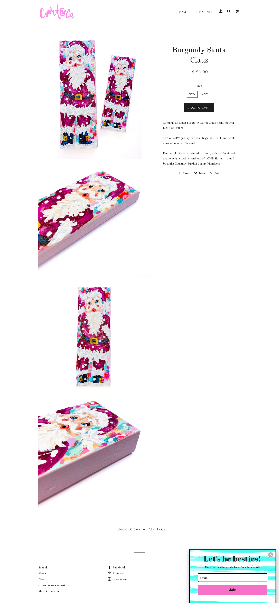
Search (43, 567)
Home (183, 12)
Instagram (119, 579)
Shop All (204, 12)
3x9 (192, 94)
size (199, 85)
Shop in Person (48, 591)
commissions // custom (53, 585)
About (42, 573)
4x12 (205, 94)
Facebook (119, 567)
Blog (41, 579)
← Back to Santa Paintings (139, 529)
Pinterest (118, 573)
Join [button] (233, 589)
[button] (270, 554)
